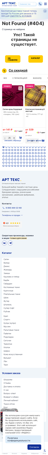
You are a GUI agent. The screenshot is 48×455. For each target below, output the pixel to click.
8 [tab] (24, 147)
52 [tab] (21, 156)
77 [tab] (6, 163)
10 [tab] (30, 147)
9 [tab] (27, 147)
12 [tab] (36, 147)
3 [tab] (9, 147)
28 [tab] (39, 150)
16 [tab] (3, 150)
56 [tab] (33, 156)
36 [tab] (18, 153)
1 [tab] (3, 147)
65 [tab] (15, 159)
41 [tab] (33, 153)
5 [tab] (15, 147)
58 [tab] (39, 156)
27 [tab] (36, 150)
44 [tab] (42, 153)
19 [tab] (12, 150)
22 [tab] (21, 150)
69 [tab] (27, 159)
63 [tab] (9, 159)
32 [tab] (6, 153)
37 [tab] (21, 153)
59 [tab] (42, 156)
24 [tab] (27, 150)
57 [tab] (36, 156)
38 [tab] (24, 153)
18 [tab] (9, 150)
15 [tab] (44, 147)
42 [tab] (36, 153)
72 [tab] (36, 159)
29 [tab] (42, 150)
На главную (13, 59)
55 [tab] (30, 156)
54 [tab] (27, 156)
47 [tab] (6, 156)
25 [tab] (30, 150)
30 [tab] (44, 150)
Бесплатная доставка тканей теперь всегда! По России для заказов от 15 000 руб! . (19, 13)
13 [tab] (39, 147)
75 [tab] (44, 159)
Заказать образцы (12, 140)
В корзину (20, 137)
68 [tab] (24, 159)
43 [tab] (39, 153)
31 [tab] (3, 153)
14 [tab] (42, 147)
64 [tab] (12, 159)
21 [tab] (18, 150)
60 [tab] (44, 156)
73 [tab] (39, 159)
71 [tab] (33, 159)
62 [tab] (6, 159)
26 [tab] (33, 150)
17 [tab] (6, 150)
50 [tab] (15, 156)
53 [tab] (24, 156)
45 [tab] (44, 153)
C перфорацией (19, 78)
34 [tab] (12, 153)
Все (5, 78)
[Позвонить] (40, 4)
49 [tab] (12, 156)
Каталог (35, 58)
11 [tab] (33, 147)
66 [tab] (18, 159)
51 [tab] (18, 156)
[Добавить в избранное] (19, 87)
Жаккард (37, 78)
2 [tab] (6, 147)
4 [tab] (12, 147)
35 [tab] (15, 153)
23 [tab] (24, 150)
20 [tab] (15, 150)
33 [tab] (9, 153)
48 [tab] (9, 156)
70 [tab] (30, 159)
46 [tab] (3, 156)
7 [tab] (21, 147)
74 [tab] (42, 159)
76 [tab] (3, 163)
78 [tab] (9, 163)
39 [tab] (27, 153)
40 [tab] (30, 153)
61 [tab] (3, 159)
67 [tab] (21, 159)
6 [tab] (18, 147)
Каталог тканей (45, 4)
